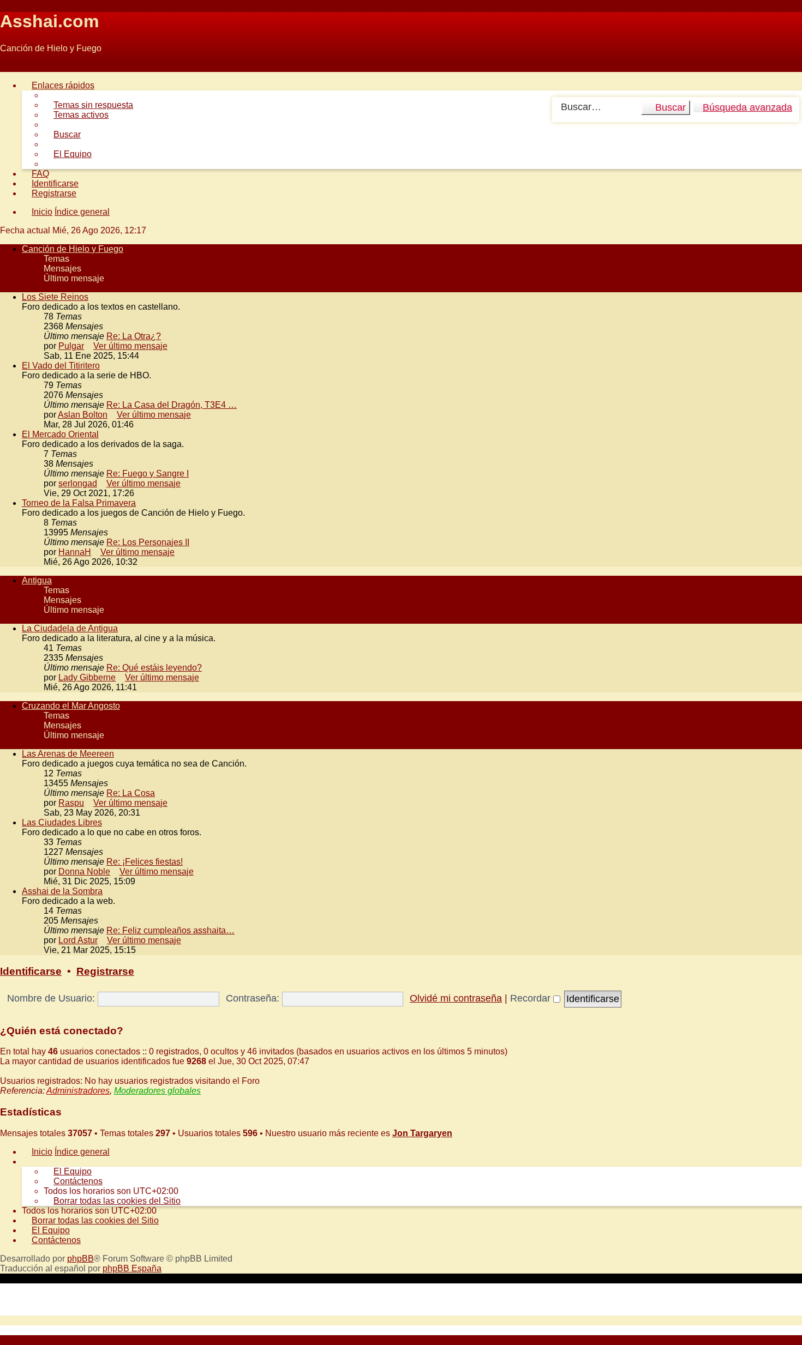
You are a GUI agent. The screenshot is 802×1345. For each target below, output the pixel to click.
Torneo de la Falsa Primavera (79, 503)
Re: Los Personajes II (147, 542)
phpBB (80, 1258)
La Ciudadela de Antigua (70, 628)
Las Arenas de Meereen (68, 753)
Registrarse (105, 971)
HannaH (74, 552)
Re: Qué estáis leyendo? (154, 667)
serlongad (77, 483)
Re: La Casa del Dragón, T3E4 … (171, 404)
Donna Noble (84, 871)
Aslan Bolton (82, 414)
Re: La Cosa (130, 793)
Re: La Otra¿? (133, 336)
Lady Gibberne (87, 677)
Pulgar (71, 346)
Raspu (71, 802)
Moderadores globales (157, 1090)
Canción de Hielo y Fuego (72, 249)
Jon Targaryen (422, 1133)
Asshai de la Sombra (62, 891)
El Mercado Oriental (60, 434)
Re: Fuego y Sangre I (147, 473)
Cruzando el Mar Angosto (71, 705)
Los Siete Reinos (55, 296)
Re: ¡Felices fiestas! (144, 861)
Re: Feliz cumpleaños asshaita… (170, 930)
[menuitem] (88, 105)
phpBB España (132, 1268)
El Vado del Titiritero (61, 365)
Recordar (531, 998)
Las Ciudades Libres (62, 822)
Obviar (13, 66)
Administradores (78, 1090)
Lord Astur (78, 940)
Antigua (37, 580)
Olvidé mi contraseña (456, 998)
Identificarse (31, 971)
